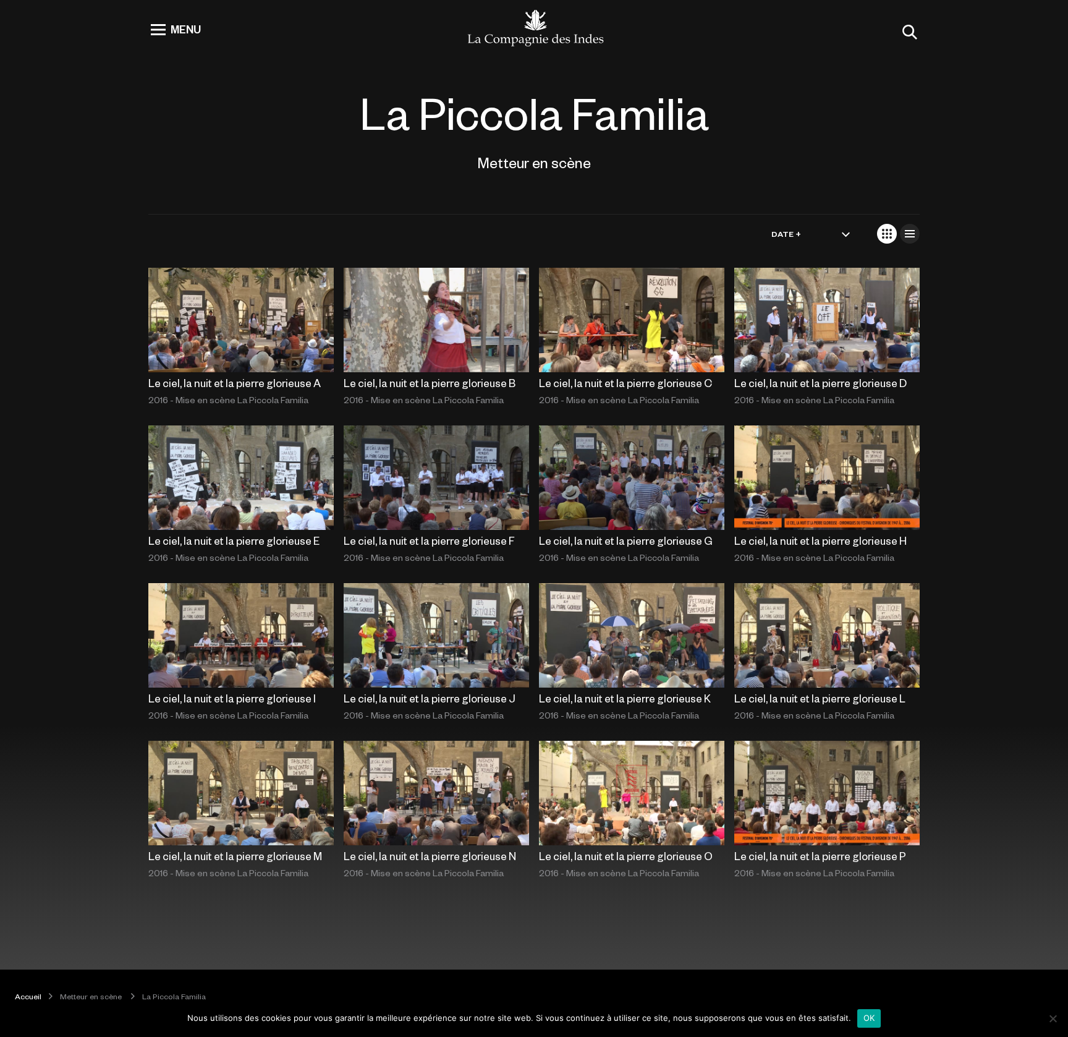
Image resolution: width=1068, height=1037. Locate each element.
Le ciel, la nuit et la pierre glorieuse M (235, 856)
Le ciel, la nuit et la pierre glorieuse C (625, 383)
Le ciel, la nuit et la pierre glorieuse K (625, 698)
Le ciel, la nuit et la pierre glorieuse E (234, 540)
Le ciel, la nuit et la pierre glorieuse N (430, 856)
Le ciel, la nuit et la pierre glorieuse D (820, 383)
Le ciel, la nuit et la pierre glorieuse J (429, 698)
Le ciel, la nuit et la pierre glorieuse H (820, 540)
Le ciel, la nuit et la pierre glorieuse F (429, 540)
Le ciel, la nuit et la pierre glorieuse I (232, 698)
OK (869, 1018)
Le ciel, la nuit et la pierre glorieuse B (429, 383)
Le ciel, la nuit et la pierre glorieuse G (626, 540)
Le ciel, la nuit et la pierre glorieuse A (234, 383)
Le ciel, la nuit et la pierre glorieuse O (626, 856)
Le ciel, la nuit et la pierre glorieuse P (820, 856)
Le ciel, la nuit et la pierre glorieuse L (819, 698)
